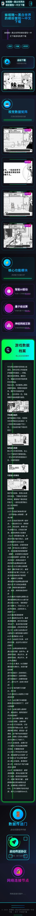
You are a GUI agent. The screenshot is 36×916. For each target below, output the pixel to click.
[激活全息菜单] (30, 3)
